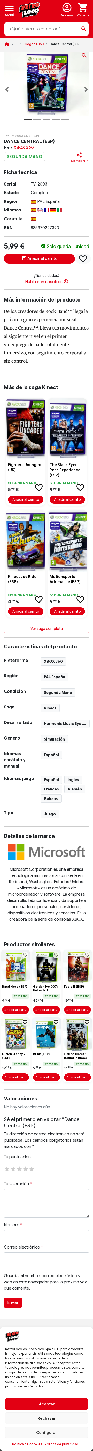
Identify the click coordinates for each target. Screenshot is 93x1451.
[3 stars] (19, 1168)
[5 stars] (32, 1168)
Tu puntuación (17, 1157)
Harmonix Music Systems (67, 723)
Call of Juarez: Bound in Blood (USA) (75, 1056)
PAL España (54, 677)
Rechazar (46, 1418)
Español (51, 754)
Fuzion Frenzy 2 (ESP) (13, 1056)
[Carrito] (83, 10)
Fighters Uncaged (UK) (24, 467)
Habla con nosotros (44, 281)
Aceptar (47, 1404)
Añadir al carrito (42, 258)
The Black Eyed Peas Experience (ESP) (65, 469)
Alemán (75, 789)
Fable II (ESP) (74, 986)
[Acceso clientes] (67, 10)
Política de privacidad (61, 1444)
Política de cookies (27, 1444)
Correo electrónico (23, 1247)
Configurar (46, 1432)
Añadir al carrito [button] (25, 499)
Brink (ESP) (41, 1054)
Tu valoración (18, 1184)
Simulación (54, 739)
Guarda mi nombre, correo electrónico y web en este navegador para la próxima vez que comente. (45, 1282)
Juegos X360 (34, 44)
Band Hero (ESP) (14, 986)
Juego (50, 814)
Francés (51, 789)
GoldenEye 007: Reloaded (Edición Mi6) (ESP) (45, 989)
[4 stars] (25, 1168)
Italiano (51, 798)
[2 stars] (13, 1168)
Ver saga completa (46, 628)
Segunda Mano (58, 692)
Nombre (13, 1225)
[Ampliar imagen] (84, 56)
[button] (7, 89)
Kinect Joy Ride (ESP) (22, 579)
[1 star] (7, 1168)
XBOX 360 (24, 147)
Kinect (50, 708)
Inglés (73, 779)
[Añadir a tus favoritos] (83, 259)
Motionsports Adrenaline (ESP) (65, 579)
